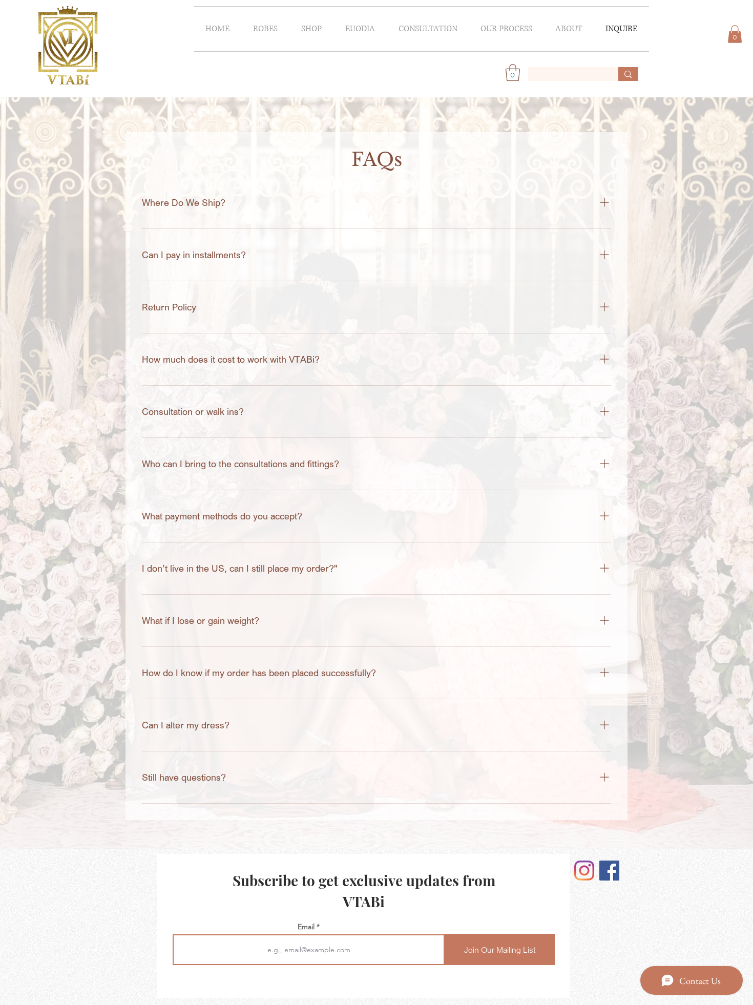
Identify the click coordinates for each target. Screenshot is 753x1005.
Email (306, 926)
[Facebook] (609, 871)
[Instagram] (584, 871)
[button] (265, 29)
